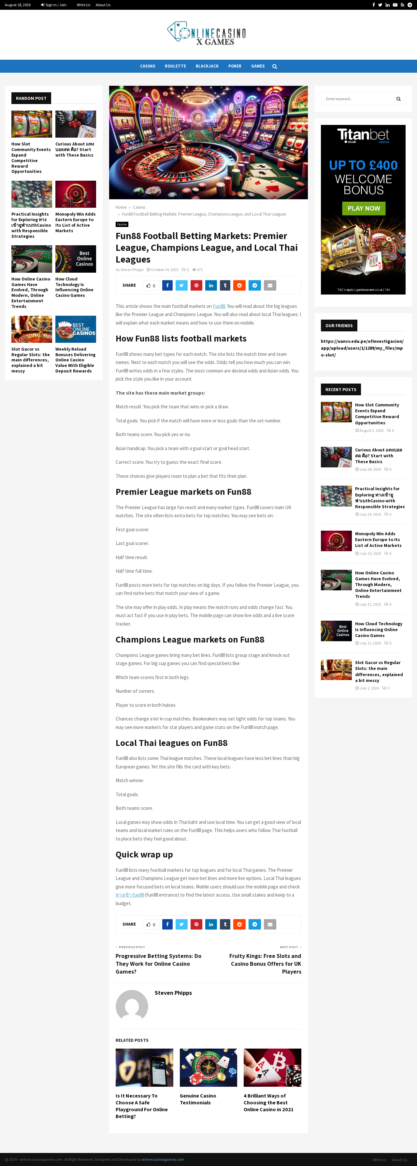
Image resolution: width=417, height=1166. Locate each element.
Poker (234, 66)
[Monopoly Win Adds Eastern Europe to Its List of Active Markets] (75, 194)
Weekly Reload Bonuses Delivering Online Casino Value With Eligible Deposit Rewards (75, 360)
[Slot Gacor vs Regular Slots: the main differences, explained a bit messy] (31, 329)
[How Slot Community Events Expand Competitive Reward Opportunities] (31, 124)
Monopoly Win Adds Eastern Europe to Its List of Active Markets (75, 222)
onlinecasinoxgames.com (162, 1159)
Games (258, 66)
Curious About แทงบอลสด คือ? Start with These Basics (74, 149)
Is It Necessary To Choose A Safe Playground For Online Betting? (142, 1105)
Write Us (83, 4)
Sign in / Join (55, 4)
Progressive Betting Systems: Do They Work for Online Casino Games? (158, 963)
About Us (103, 4)
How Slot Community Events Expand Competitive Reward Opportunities (31, 157)
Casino (147, 66)
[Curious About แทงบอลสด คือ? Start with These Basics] (75, 124)
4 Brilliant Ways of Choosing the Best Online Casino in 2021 (269, 1102)
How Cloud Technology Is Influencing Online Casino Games (74, 287)
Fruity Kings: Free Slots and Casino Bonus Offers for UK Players (265, 963)
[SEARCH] (399, 98)
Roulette (175, 66)
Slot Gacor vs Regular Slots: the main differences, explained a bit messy (30, 360)
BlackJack (207, 66)
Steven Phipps (132, 269)
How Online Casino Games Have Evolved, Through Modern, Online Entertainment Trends (30, 292)
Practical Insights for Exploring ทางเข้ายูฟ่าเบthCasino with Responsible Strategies (31, 225)
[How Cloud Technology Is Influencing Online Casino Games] (75, 258)
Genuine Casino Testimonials (198, 1099)
